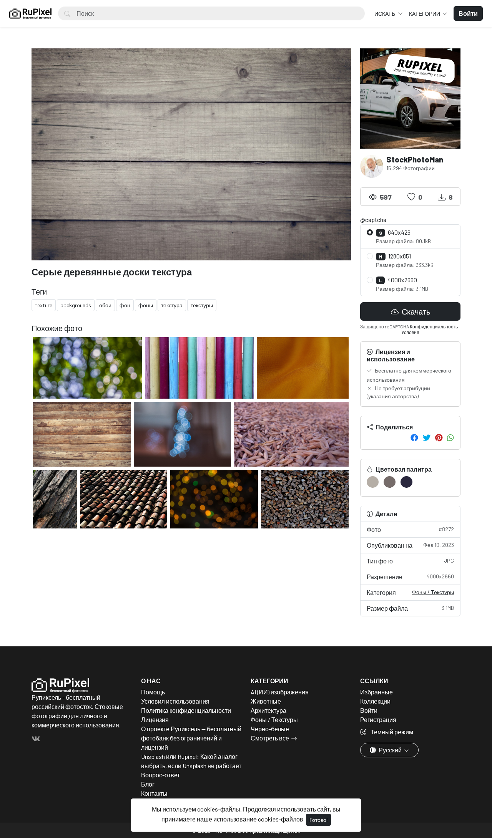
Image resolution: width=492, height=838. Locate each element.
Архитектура (268, 710)
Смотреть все (270, 738)
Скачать (415, 311)
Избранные (376, 692)
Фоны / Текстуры (433, 592)
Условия (410, 332)
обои (105, 305)
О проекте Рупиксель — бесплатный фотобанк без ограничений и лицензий (191, 738)
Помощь (153, 692)
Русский (390, 750)
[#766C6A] (390, 482)
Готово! (318, 819)
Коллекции (375, 701)
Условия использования (175, 701)
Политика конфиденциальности (186, 710)
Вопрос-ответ (160, 774)
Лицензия (155, 719)
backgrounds (75, 305)
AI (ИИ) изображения (280, 692)
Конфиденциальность (434, 326)
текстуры (202, 305)
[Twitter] (426, 437)
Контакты (154, 793)
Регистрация (378, 719)
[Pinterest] (438, 437)
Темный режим (391, 731)
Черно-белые (270, 728)
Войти (368, 710)
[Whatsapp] (450, 437)
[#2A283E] (406, 482)
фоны (145, 305)
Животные (266, 701)
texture (43, 305)
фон (125, 305)
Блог (148, 784)
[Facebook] (414, 437)
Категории (425, 13)
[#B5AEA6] (373, 482)
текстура (172, 305)
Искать (385, 13)
